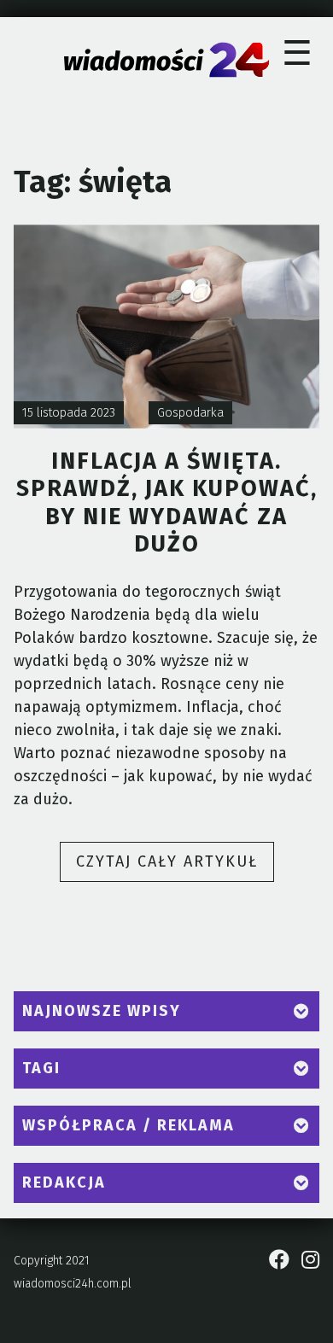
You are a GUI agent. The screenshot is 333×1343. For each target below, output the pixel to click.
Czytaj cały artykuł (175, 866)
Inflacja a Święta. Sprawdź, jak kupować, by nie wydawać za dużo (167, 502)
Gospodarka (190, 413)
